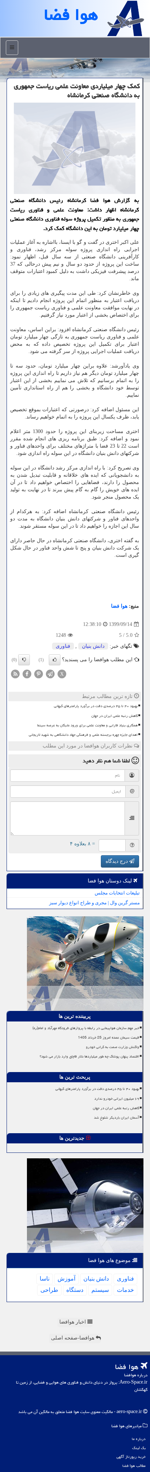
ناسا (45, 1278)
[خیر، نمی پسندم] (24, 659)
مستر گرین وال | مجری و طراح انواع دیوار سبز (94, 902)
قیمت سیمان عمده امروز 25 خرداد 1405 (108, 1037)
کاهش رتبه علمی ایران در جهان (114, 715)
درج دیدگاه (117, 861)
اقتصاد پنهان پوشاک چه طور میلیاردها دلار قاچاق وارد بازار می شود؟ (89, 1056)
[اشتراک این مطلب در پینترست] (38, 674)
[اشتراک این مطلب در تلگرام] (50, 674)
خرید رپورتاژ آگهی (131, 1456)
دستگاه (74, 1290)
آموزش (66, 1278)
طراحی (49, 1290)
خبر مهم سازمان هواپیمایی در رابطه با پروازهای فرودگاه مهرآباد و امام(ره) (85, 1028)
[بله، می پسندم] (54, 659)
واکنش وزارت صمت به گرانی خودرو (112, 1047)
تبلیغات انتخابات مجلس (117, 893)
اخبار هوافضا (73, 1322)
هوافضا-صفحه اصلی (73, 1338)
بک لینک (139, 1448)
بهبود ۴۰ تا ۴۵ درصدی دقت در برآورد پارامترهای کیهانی (96, 706)
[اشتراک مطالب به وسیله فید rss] (15, 674)
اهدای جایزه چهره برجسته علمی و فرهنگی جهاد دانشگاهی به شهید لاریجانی (83, 734)
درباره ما (139, 1439)
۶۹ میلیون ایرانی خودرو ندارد (116, 1098)
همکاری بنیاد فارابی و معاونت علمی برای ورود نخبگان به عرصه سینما (87, 725)
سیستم (100, 1290)
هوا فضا (119, 606)
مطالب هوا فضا (134, 1465)
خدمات (125, 1290)
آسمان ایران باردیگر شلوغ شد (116, 1117)
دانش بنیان (93, 646)
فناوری (63, 646)
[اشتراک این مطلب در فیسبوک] (27, 674)
